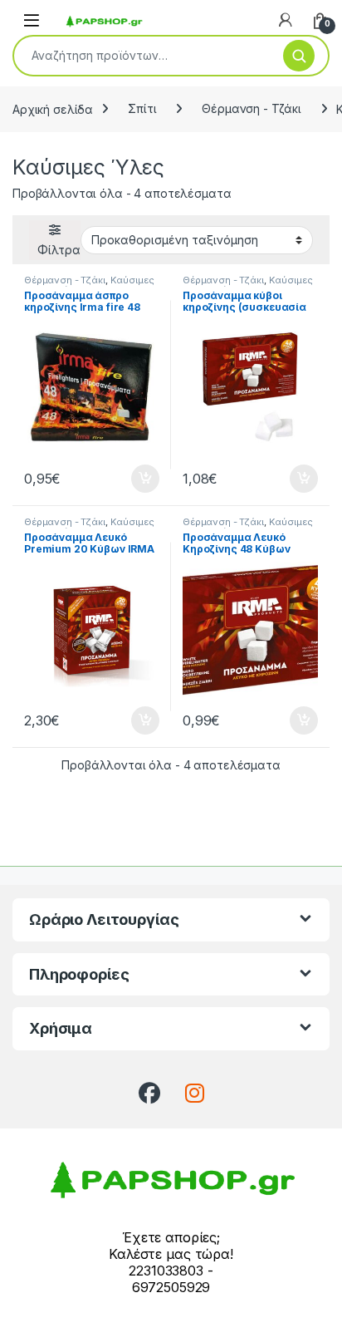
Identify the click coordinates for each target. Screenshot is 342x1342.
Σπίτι (142, 108)
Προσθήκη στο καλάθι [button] (131, 479)
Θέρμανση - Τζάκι (251, 108)
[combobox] (142, 56)
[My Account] (285, 20)
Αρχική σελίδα (52, 108)
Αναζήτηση (299, 56)
